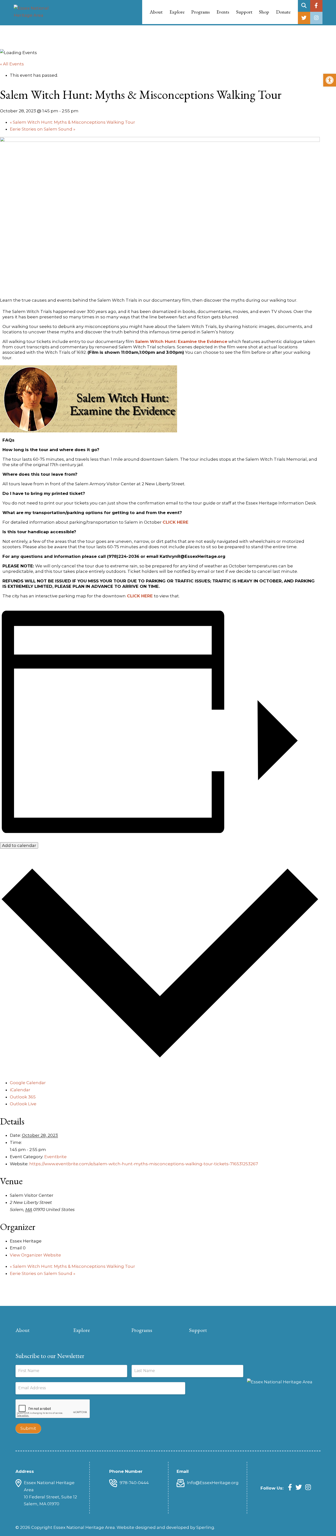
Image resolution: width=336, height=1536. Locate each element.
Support (198, 1330)
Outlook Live (23, 1103)
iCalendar (20, 1089)
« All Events (12, 63)
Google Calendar (28, 1082)
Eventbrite (55, 1156)
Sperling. (205, 1527)
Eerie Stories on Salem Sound (42, 129)
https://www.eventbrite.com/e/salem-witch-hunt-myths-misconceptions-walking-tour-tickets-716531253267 (143, 1163)
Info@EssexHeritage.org (213, 1482)
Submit (28, 1428)
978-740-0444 (134, 1482)
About (22, 1330)
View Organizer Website (35, 1255)
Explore (81, 1330)
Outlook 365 (23, 1096)
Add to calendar (19, 845)
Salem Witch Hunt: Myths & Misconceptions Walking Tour (72, 122)
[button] (329, 80)
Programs (141, 1330)
